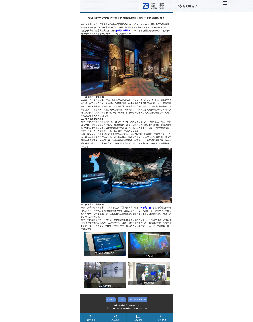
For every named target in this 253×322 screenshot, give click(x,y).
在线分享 (110, 300)
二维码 (121, 300)
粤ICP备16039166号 (137, 300)
